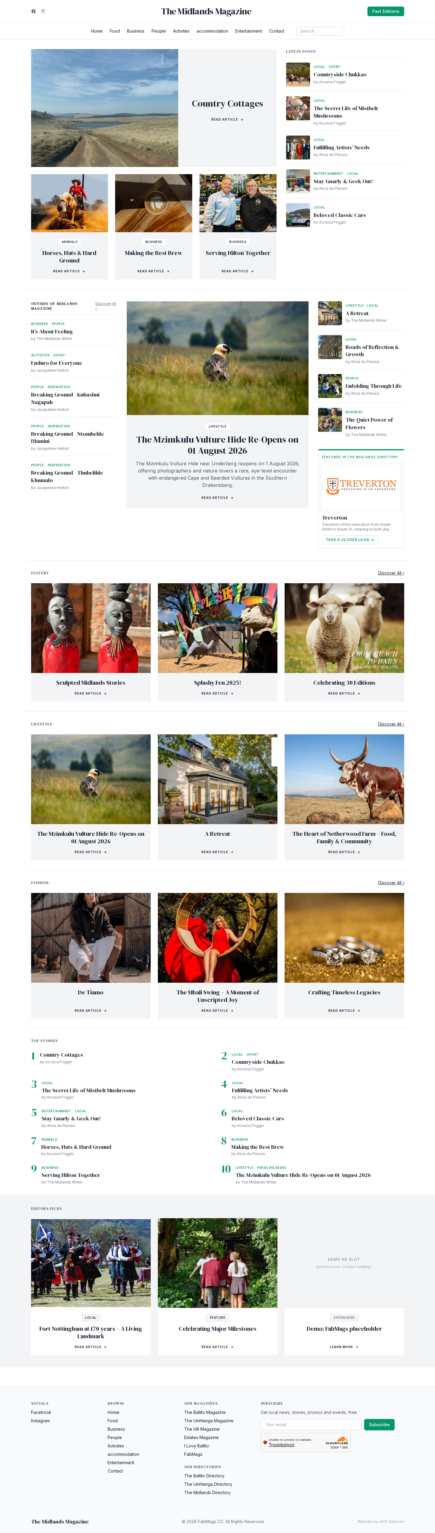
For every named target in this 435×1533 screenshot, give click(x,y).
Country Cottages (227, 103)
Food (115, 31)
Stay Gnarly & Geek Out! (343, 181)
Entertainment (248, 31)
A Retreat (357, 313)
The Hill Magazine (202, 1429)
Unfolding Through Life (374, 386)
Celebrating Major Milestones (218, 1328)
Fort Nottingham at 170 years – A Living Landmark (90, 1332)
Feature (217, 1317)
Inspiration (59, 387)
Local (319, 67)
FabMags (193, 1454)
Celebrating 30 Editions (344, 682)
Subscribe (379, 1424)
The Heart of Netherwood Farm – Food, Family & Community (344, 837)
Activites (181, 31)
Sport (335, 67)
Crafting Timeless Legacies (344, 992)
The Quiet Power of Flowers (369, 423)
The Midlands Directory (207, 1492)
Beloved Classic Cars (340, 215)
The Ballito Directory (204, 1475)
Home (97, 31)
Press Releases (271, 1167)
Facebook (41, 1412)
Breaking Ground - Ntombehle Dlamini (67, 437)
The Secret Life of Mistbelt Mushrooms (346, 111)
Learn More (344, 1347)
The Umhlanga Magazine (208, 1420)
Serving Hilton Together (238, 253)
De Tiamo (90, 992)
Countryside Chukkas (340, 74)
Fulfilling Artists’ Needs (342, 147)
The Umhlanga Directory (208, 1484)
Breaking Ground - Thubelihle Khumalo (67, 476)
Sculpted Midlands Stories (90, 682)
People (159, 31)
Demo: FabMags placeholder (344, 1328)
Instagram (40, 1420)
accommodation (212, 31)
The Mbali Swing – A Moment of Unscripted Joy (217, 996)
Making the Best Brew (153, 253)
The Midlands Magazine (206, 11)
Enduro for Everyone (56, 363)
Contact (276, 31)
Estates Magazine (201, 1437)
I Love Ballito (196, 1445)
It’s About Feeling (52, 331)
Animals (70, 242)
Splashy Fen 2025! (217, 682)
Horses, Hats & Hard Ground (69, 257)
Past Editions (385, 11)
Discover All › (105, 306)
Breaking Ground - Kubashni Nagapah (65, 398)
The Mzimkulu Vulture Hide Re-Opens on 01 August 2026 (217, 445)
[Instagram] (43, 11)
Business (135, 31)
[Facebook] (33, 11)
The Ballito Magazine (205, 1412)
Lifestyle (218, 426)
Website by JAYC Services (381, 1521)
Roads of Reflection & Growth (372, 350)
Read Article (227, 119)
